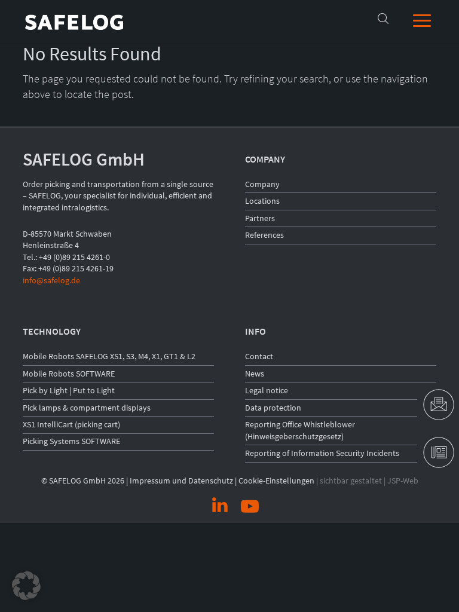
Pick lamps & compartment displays (87, 407)
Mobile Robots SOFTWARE (69, 373)
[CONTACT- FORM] (438, 405)
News (254, 373)
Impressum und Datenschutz (181, 480)
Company (262, 184)
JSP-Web (402, 480)
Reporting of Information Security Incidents (322, 453)
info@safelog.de (51, 280)
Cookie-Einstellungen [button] (276, 480)
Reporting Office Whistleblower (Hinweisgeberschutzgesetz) (300, 430)
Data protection (273, 407)
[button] (26, 585)
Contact (259, 356)
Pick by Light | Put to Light (69, 390)
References (264, 235)
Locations (262, 200)
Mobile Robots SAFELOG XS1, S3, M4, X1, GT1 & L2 (109, 356)
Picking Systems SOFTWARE (71, 441)
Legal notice (266, 390)
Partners (260, 218)
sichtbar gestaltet (351, 480)
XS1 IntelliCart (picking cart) (71, 424)
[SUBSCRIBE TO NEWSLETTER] (438, 452)
